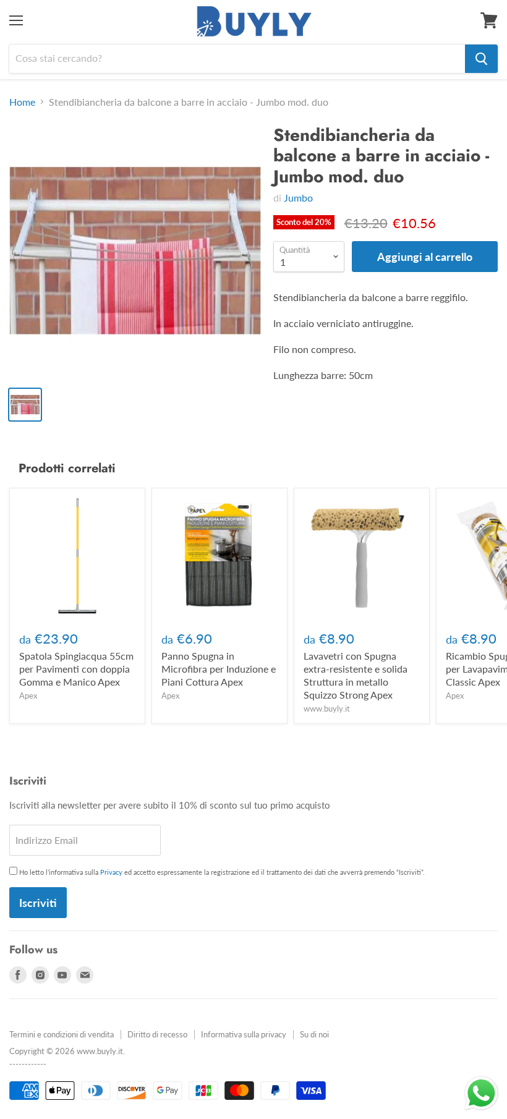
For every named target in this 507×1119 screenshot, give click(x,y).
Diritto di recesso (157, 1034)
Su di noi (314, 1034)
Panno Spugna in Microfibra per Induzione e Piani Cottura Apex (218, 668)
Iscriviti (38, 902)
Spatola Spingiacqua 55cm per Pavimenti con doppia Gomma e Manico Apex (76, 668)
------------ (27, 1064)
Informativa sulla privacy (243, 1034)
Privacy (111, 872)
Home (22, 102)
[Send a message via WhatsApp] (481, 1093)
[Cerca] (481, 59)
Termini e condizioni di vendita (61, 1034)
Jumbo (298, 197)
